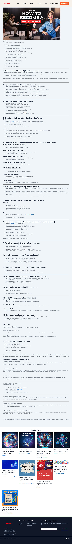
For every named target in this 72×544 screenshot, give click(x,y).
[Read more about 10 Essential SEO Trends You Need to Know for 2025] (27, 440)
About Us (24, 3)
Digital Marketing (22, 453)
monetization (26, 112)
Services (31, 3)
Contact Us (39, 3)
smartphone (11, 121)
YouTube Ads (27, 214)
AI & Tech (4, 455)
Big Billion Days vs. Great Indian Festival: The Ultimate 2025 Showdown (44, 483)
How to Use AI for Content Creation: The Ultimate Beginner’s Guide (9, 451)
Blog (46, 3)
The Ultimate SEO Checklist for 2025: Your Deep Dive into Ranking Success (10, 509)
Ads (7, 476)
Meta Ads (32, 214)
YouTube (12, 223)
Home (18, 3)
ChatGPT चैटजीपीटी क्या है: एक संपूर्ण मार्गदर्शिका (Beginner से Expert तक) (9, 472)
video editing (19, 389)
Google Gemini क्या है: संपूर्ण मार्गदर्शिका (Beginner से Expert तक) (26, 479)
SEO (16, 476)
